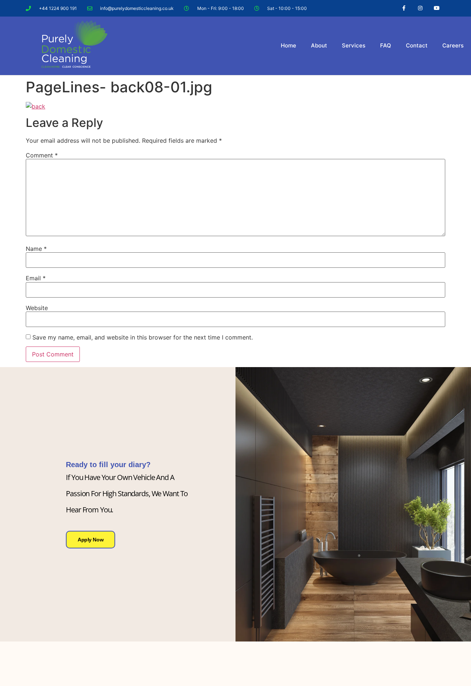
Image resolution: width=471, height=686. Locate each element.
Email (36, 278)
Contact (417, 45)
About (319, 45)
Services (353, 45)
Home (288, 45)
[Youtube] (436, 8)
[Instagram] (420, 8)
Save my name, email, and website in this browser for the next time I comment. (142, 337)
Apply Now (90, 540)
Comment (42, 155)
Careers (453, 45)
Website (37, 308)
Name (36, 249)
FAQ (385, 45)
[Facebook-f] (404, 8)
